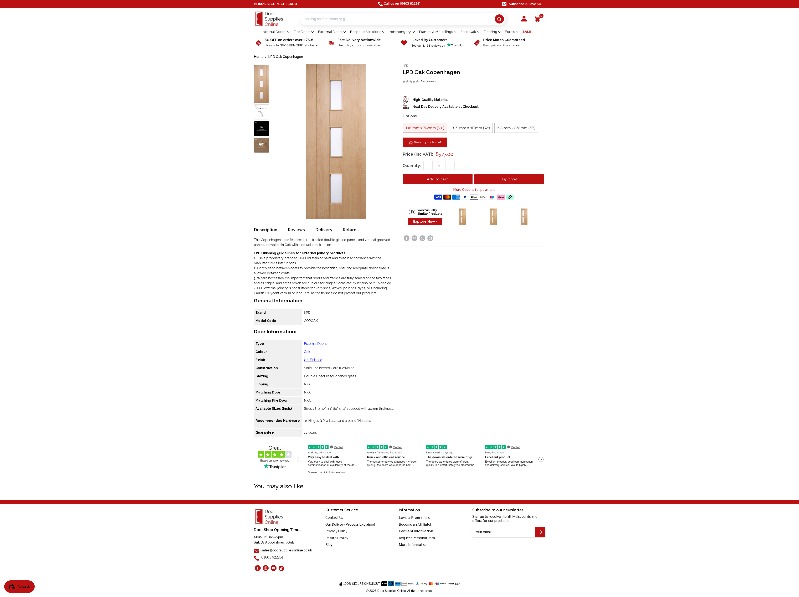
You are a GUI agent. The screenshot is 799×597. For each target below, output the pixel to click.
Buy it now (508, 179)
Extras (510, 32)
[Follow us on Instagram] (258, 568)
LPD (405, 65)
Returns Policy (336, 538)
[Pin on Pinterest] (414, 238)
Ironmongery (400, 32)
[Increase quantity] (450, 165)
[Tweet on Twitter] (422, 238)
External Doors (330, 32)
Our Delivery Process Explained (350, 524)
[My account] (524, 18)
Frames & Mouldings (436, 32)
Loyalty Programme (414, 518)
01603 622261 (272, 557)
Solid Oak (468, 32)
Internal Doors (274, 32)
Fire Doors (302, 32)
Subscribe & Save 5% (525, 4)
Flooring (490, 32)
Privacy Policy (336, 531)
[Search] (499, 19)
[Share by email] (430, 238)
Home (259, 57)
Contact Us (334, 518)
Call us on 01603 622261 (402, 3)
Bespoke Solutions (365, 32)
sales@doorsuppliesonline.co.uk (286, 550)
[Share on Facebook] (406, 238)
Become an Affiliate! (415, 524)
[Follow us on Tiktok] (281, 568)
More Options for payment (474, 190)
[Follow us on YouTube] (274, 568)
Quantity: (412, 166)
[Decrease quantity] (428, 165)
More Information (413, 545)
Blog (329, 545)
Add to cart (437, 179)
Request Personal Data (417, 538)
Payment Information (416, 531)
